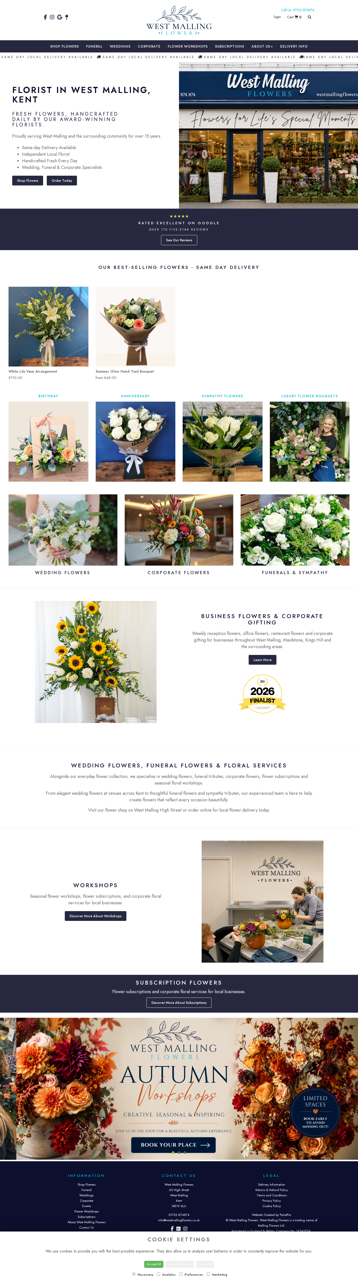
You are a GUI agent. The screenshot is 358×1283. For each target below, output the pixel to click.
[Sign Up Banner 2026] (179, 1089)
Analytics (168, 1275)
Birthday (48, 396)
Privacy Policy (272, 1200)
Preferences (193, 1275)
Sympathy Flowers (222, 396)
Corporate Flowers (179, 573)
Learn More (263, 659)
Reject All (205, 1264)
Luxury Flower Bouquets (309, 396)
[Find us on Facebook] (47, 17)
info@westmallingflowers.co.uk (179, 1220)
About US (261, 46)
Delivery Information (271, 1184)
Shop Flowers (64, 46)
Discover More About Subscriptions (179, 1002)
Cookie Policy (272, 1206)
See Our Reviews (179, 240)
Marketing (219, 1275)
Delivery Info (294, 46)
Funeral (94, 46)
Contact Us (86, 1227)
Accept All (154, 1264)
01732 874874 (179, 1214)
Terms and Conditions (272, 1195)
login (277, 16)
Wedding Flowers (63, 573)
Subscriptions (229, 46)
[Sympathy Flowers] (223, 442)
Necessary (145, 1275)
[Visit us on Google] (178, 1229)
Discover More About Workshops (96, 916)
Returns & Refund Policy (271, 1190)
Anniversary (135, 396)
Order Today (62, 180)
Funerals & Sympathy (295, 573)
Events (86, 1206)
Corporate (149, 46)
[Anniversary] (136, 442)
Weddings (120, 46)
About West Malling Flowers (86, 1222)
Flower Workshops (188, 46)
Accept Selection (179, 1264)
